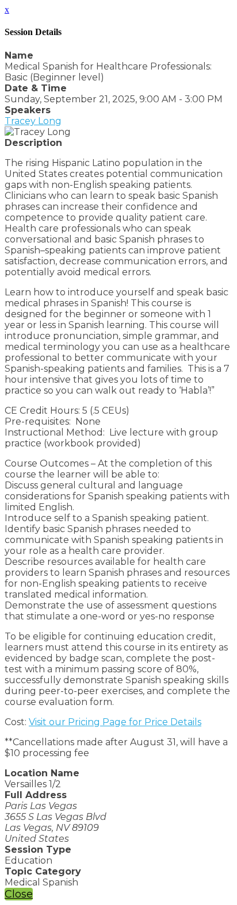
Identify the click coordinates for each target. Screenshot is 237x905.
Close (19, 894)
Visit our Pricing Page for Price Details (115, 722)
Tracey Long (33, 120)
